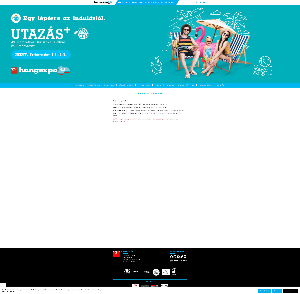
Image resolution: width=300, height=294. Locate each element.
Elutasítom (277, 291)
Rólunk (121, 2)
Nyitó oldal (79, 85)
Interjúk (158, 85)
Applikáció (221, 85)
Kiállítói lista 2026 (126, 85)
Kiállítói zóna (153, 2)
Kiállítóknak (109, 85)
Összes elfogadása (290, 291)
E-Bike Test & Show (206, 85)
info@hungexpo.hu (129, 255)
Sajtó (127, 2)
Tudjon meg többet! (8, 291)
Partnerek (170, 85)
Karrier (134, 2)
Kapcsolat (143, 2)
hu (204, 2)
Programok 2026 (144, 85)
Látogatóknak (94, 85)
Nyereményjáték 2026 (186, 85)
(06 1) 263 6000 (127, 257)
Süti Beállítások (264, 291)
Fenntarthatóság (167, 2)
